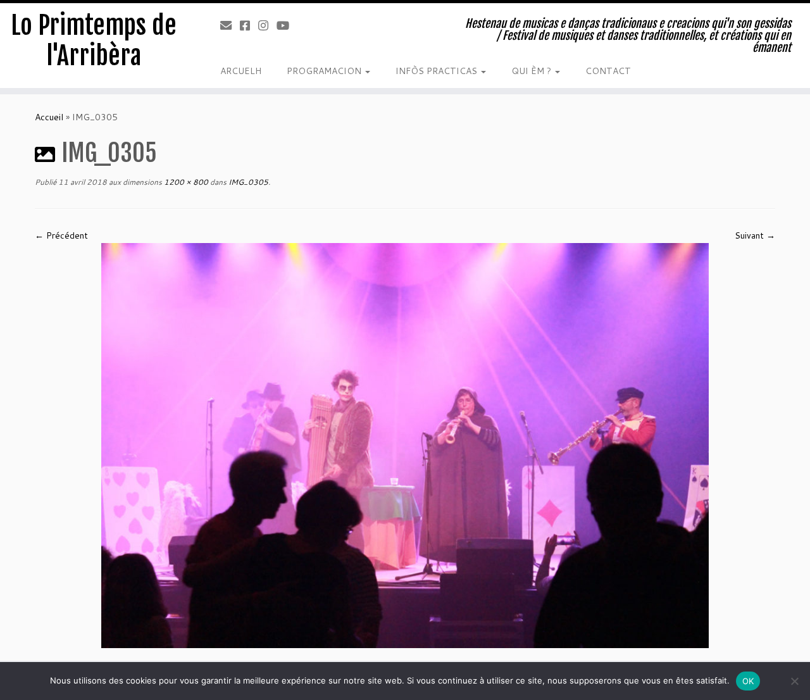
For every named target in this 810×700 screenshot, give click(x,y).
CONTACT (608, 71)
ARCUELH (240, 71)
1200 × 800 (185, 182)
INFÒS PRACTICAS (438, 71)
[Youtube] (287, 25)
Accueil (49, 117)
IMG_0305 (247, 182)
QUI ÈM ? (532, 71)
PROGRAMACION (325, 71)
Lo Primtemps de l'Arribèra (94, 40)
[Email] (230, 25)
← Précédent (61, 235)
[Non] (794, 681)
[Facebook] (249, 25)
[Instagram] (267, 25)
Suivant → (755, 235)
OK (748, 681)
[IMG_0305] (405, 444)
